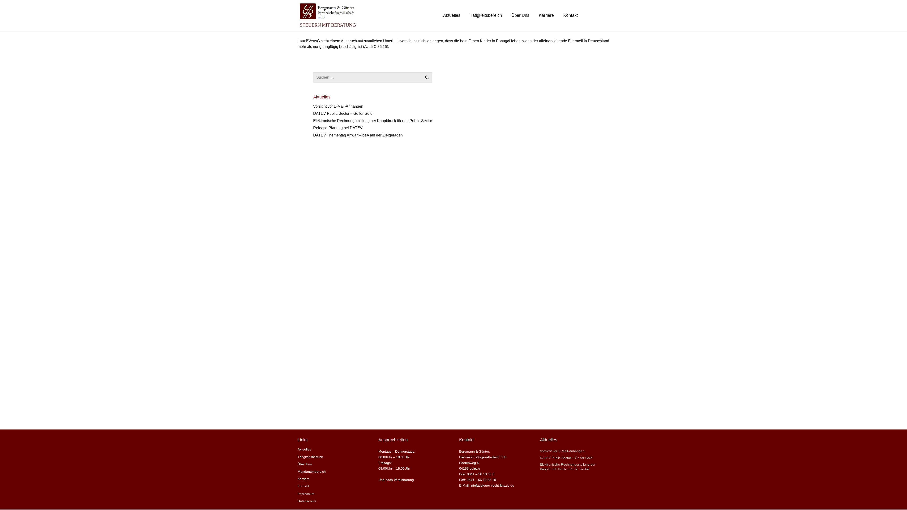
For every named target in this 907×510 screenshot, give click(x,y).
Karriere (304, 479)
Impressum (306, 494)
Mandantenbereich (312, 471)
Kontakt (303, 486)
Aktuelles (304, 449)
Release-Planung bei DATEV (338, 128)
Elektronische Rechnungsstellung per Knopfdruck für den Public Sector (372, 121)
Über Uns (305, 464)
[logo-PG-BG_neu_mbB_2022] (327, 15)
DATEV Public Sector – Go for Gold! (343, 113)
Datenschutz (307, 501)
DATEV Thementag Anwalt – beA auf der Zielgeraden (358, 135)
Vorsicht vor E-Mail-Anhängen (338, 106)
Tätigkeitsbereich (310, 457)
